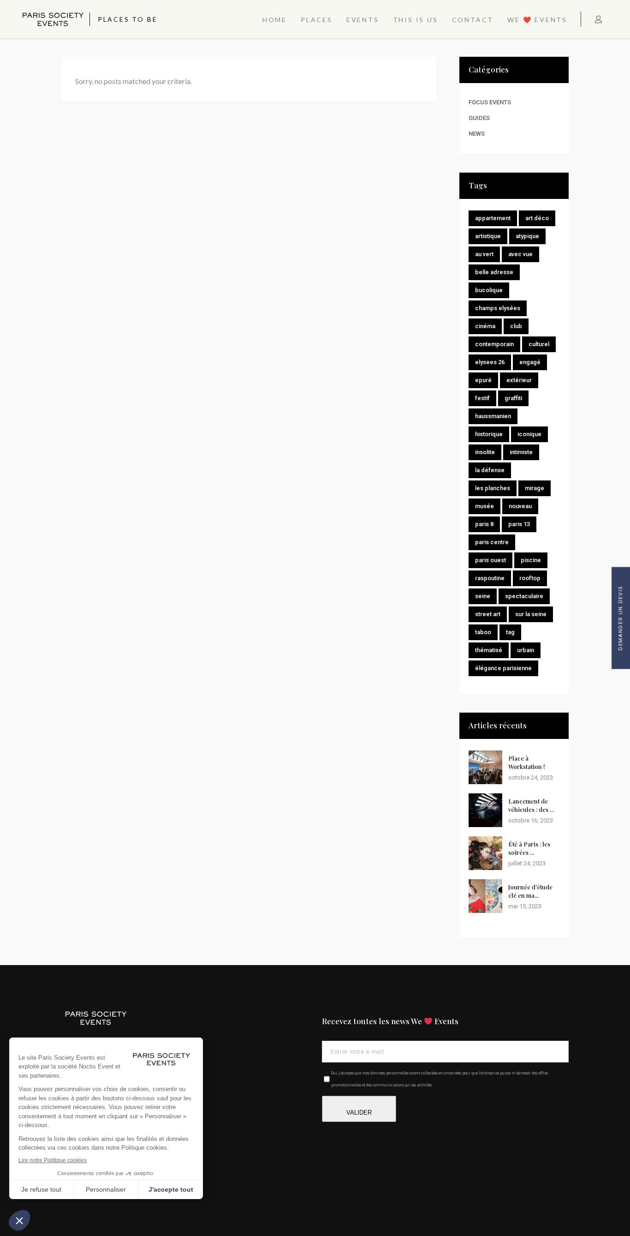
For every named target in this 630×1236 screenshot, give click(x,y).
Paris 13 (519, 524)
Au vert (484, 254)
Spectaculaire (524, 596)
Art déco (537, 218)
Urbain (525, 650)
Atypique (527, 236)
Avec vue (520, 254)
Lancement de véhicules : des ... (531, 805)
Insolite (485, 452)
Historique (489, 434)
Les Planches (492, 488)
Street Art (487, 614)
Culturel (539, 344)
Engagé (530, 362)
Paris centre (492, 542)
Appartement (493, 218)
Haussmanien (493, 416)
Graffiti (513, 398)
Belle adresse (494, 272)
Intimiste (521, 452)
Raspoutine (490, 578)
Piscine (531, 560)
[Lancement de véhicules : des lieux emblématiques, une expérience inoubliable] (485, 810)
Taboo (483, 632)
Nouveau (520, 506)
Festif (482, 398)
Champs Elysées (497, 308)
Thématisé (488, 650)
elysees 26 (490, 362)
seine (482, 596)
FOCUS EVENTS (490, 102)
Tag (510, 632)
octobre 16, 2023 (530, 820)
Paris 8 (484, 524)
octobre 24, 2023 (530, 777)
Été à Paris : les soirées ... (529, 848)
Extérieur (519, 380)
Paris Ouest (490, 560)
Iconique (529, 434)
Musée (484, 506)
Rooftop (530, 578)
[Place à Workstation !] (485, 767)
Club (516, 326)
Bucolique (489, 290)
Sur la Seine (531, 614)
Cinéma (485, 326)
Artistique (488, 236)
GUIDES (479, 117)
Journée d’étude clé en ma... (530, 891)
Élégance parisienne (503, 668)
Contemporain (494, 344)
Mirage (534, 488)
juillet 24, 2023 (527, 863)
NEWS (477, 133)
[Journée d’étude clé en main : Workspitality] (485, 896)
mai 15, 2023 (524, 906)
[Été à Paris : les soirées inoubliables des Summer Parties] (485, 853)
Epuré (483, 380)
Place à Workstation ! (526, 762)
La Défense (490, 470)
